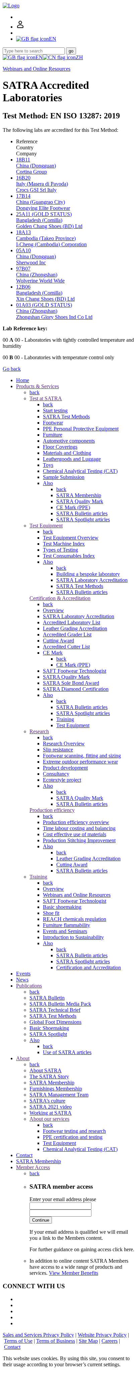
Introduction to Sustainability (73, 937)
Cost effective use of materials (74, 834)
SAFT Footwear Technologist (74, 671)
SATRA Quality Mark (79, 501)
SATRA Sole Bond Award (71, 683)
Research (39, 731)
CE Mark (53, 653)
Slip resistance (58, 749)
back (34, 392)
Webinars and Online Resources (36, 69)
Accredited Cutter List (66, 647)
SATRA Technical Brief (54, 1010)
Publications (29, 986)
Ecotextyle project (62, 780)
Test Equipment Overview (70, 538)
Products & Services (37, 386)
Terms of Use (18, 1341)
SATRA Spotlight (48, 1034)
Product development (65, 768)
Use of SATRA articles (67, 1052)
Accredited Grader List (67, 634)
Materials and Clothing (67, 453)
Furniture (52, 435)
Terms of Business (55, 1341)
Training (65, 719)
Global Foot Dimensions (55, 1022)
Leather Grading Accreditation (75, 628)
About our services (49, 1119)
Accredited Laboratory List (71, 622)
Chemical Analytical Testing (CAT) (80, 471)
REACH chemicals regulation (74, 919)
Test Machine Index (64, 544)
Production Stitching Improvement (79, 840)
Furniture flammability (66, 925)
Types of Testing (60, 550)
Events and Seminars (65, 931)
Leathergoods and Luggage (72, 459)
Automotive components (69, 441)
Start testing (55, 410)
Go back (12, 369)
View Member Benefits (73, 1273)
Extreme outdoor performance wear (80, 762)
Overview (53, 610)
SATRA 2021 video (50, 1107)
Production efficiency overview (76, 822)
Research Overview (64, 743)
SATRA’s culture (47, 1101)
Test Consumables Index (69, 556)
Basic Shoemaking (49, 1028)
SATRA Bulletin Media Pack (60, 1004)
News (22, 979)
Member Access (33, 1167)
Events (23, 973)
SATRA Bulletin (47, 998)
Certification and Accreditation (88, 967)
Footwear (53, 422)
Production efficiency (52, 810)
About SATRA (45, 1070)
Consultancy (56, 774)
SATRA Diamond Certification (76, 689)
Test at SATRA (45, 398)
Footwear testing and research (74, 1131)
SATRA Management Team (58, 1095)
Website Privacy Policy (102, 1335)
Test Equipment (46, 525)
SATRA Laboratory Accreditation (92, 580)
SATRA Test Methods (66, 416)
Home (22, 380)
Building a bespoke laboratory (88, 574)
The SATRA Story (49, 1076)
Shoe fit (51, 913)
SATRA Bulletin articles (82, 513)
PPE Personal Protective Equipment (81, 429)
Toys (48, 465)
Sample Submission (63, 477)
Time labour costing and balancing (79, 828)
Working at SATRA (50, 1113)
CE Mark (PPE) (73, 507)
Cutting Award (58, 640)
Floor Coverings (60, 447)
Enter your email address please (62, 1199)
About (22, 1058)
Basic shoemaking (62, 907)
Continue (40, 1220)
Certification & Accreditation (59, 598)
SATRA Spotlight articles (83, 519)
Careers (109, 1341)
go (71, 50)
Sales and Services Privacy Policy (38, 1335)
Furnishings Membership (55, 1088)
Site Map (88, 1341)
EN (39, 57)
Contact (24, 1155)
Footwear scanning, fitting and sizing (82, 755)
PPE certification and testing (72, 1137)
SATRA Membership (78, 495)
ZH (79, 57)
